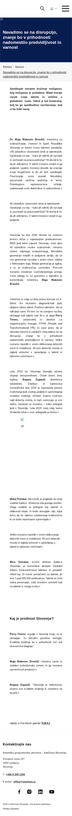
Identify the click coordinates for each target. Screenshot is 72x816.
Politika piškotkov (11, 809)
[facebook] (19, 792)
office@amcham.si (24, 781)
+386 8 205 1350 (15, 774)
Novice (19, 66)
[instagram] (29, 792)
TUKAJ (45, 723)
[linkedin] (40, 792)
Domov (7, 66)
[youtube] (51, 792)
